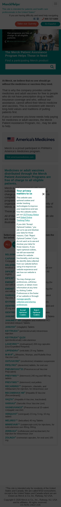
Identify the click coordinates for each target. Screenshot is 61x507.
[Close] (43, 194)
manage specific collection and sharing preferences (26, 302)
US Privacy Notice (31, 215)
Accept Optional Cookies (23, 312)
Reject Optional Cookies (36, 312)
